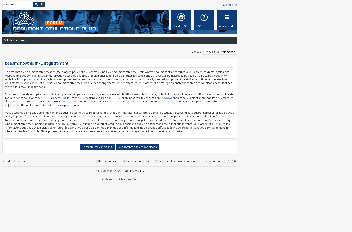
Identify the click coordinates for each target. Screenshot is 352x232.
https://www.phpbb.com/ (63, 105)
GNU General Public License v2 (63, 98)
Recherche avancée (42, 4)
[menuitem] (204, 20)
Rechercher (36, 4)
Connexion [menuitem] (230, 5)
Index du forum (15, 161)
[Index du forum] (50, 21)
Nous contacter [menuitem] (108, 161)
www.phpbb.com (174, 98)
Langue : (197, 51)
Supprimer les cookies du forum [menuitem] (177, 161)
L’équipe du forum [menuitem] (137, 161)
